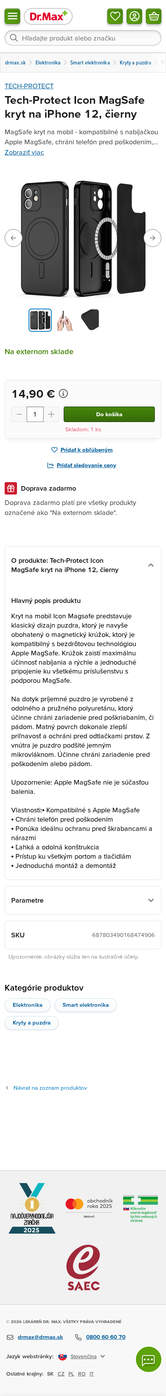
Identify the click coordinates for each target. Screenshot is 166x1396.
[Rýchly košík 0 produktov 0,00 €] (153, 16)
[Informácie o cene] (63, 393)
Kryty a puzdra (32, 1022)
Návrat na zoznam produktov (50, 1087)
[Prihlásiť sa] (134, 16)
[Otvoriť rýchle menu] (12, 16)
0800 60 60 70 (105, 1337)
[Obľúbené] (115, 16)
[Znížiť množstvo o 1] (19, 414)
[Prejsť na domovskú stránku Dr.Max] (48, 16)
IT (92, 1374)
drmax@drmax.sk (40, 1337)
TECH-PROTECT (29, 86)
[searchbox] (83, 38)
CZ (61, 1374)
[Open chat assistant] (148, 1359)
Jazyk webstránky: (30, 1356)
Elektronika (27, 1004)
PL (71, 1374)
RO (82, 1374)
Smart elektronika (86, 1004)
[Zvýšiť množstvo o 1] (51, 414)
